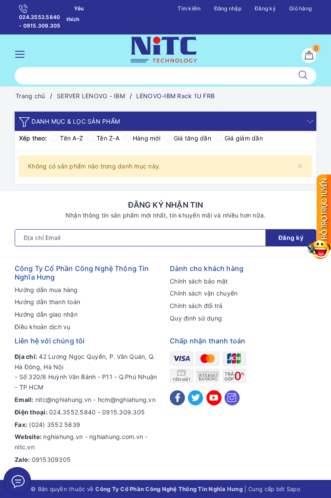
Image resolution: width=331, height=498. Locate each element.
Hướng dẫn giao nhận (46, 314)
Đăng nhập (227, 8)
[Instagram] (232, 397)
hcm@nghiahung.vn (127, 399)
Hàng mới (146, 138)
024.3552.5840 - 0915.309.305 (40, 21)
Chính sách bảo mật (199, 281)
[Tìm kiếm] (303, 75)
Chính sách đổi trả (196, 305)
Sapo (293, 489)
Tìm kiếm (189, 8)
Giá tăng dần (192, 138)
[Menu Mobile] (22, 53)
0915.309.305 (123, 412)
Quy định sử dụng (196, 318)
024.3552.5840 (72, 412)
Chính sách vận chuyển (203, 293)
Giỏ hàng (300, 8)
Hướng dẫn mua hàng (46, 289)
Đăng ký (265, 8)
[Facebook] (177, 397)
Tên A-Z (71, 138)
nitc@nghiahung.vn (63, 399)
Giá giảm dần (244, 138)
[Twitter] (195, 397)
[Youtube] (214, 397)
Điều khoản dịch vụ (43, 326)
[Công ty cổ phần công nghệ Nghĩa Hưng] (164, 48)
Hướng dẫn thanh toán (47, 301)
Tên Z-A (108, 138)
